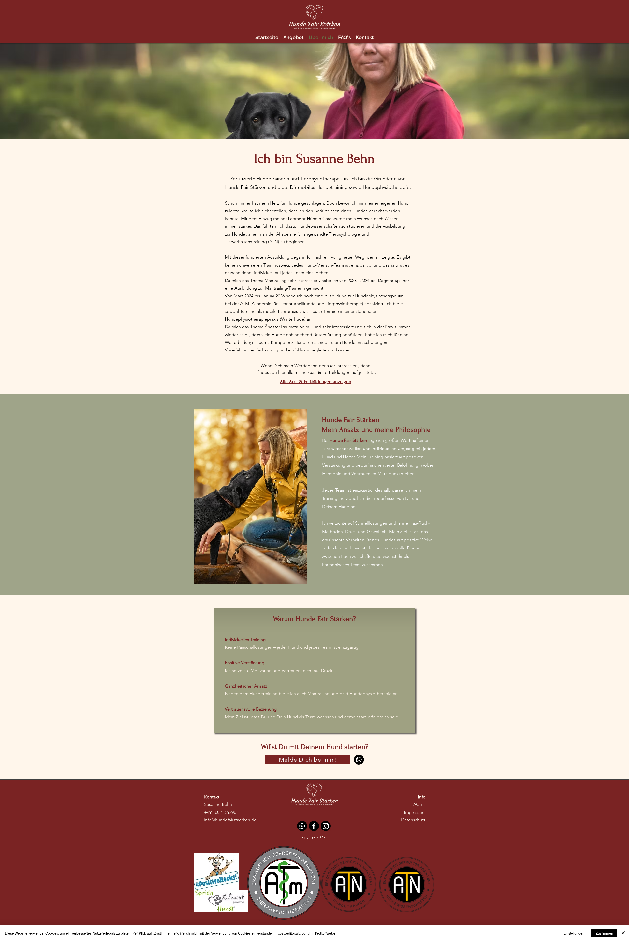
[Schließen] (623, 933)
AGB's (419, 804)
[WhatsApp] (359, 760)
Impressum (415, 812)
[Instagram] (326, 826)
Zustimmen (604, 933)
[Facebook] (314, 826)
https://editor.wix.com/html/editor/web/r (305, 933)
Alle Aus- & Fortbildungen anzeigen (315, 381)
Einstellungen (573, 933)
